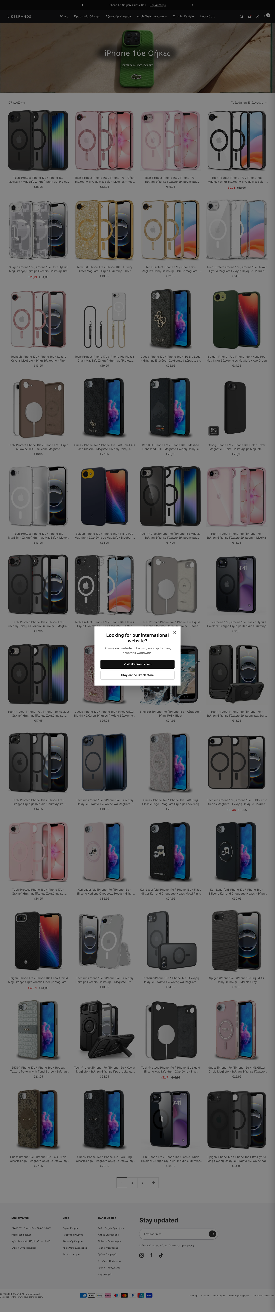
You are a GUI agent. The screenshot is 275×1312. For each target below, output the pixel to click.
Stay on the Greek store (137, 675)
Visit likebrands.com (137, 664)
